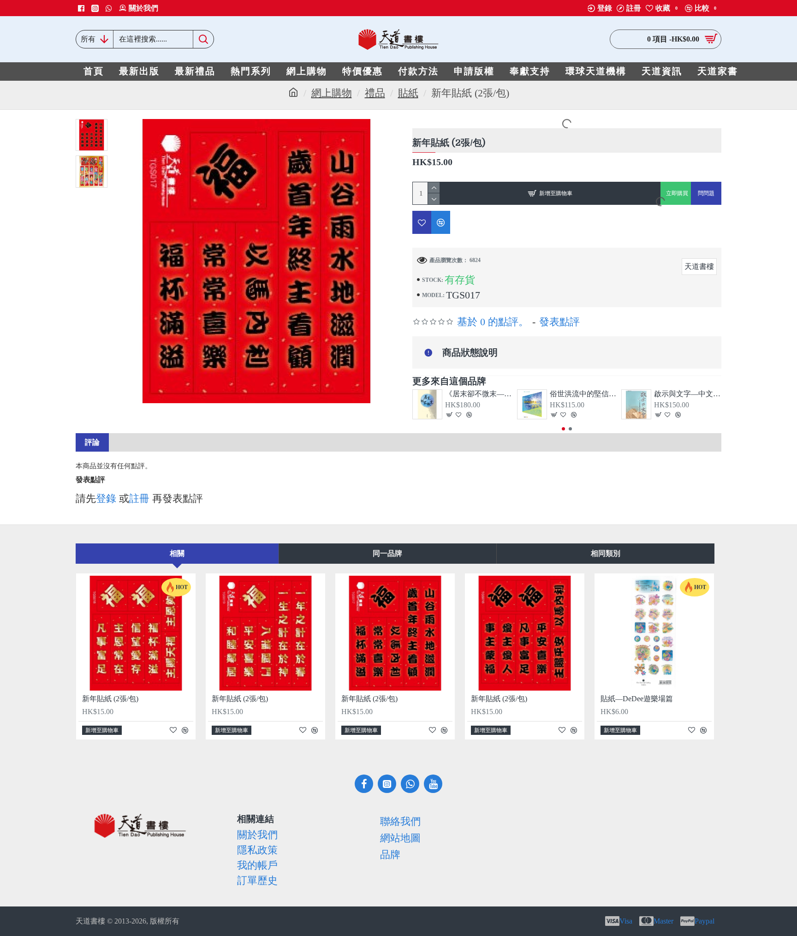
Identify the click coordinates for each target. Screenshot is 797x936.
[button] (563, 428)
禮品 (375, 93)
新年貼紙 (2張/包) (110, 699)
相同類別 (605, 553)
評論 (92, 442)
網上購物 (331, 93)
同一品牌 (387, 553)
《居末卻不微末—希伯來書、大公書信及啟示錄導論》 (478, 394)
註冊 (139, 498)
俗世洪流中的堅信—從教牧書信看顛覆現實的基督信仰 (583, 394)
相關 (177, 553)
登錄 (106, 498)
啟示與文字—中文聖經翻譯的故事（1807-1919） (687, 394)
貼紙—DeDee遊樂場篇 (637, 699)
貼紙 (408, 93)
